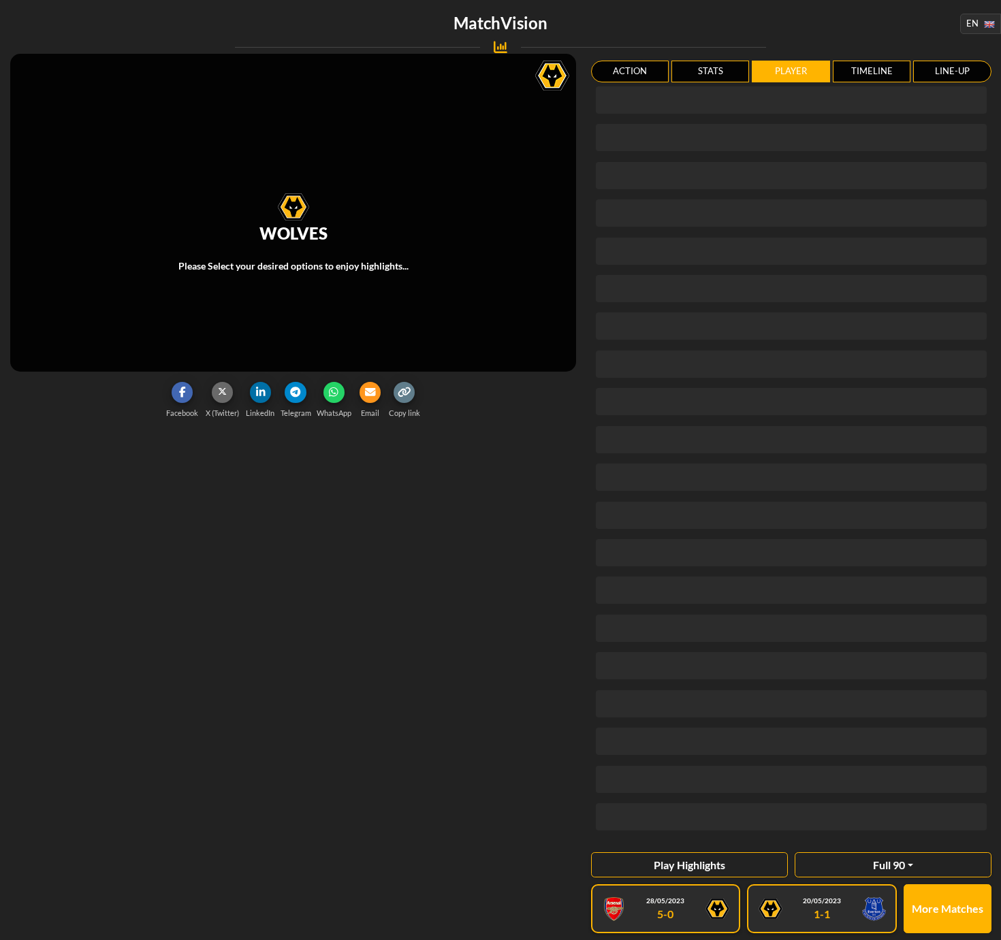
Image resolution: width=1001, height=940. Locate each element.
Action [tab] (630, 70)
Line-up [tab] (952, 70)
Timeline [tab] (872, 70)
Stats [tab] (710, 70)
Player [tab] (791, 70)
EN (972, 23)
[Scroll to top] (980, 919)
